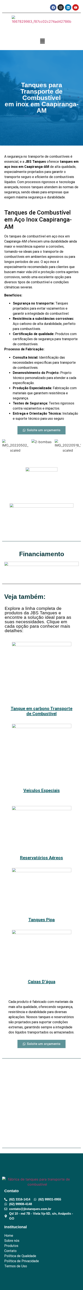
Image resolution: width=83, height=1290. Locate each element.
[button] (42, 41)
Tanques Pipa (41, 919)
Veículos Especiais (41, 790)
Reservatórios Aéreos (41, 857)
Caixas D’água (41, 981)
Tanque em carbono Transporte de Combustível (41, 711)
